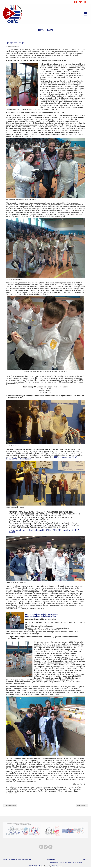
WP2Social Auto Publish (36, 866)
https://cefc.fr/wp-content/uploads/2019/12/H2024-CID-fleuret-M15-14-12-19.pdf (44, 531)
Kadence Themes (26, 859)
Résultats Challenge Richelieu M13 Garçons (41, 614)
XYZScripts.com (57, 866)
